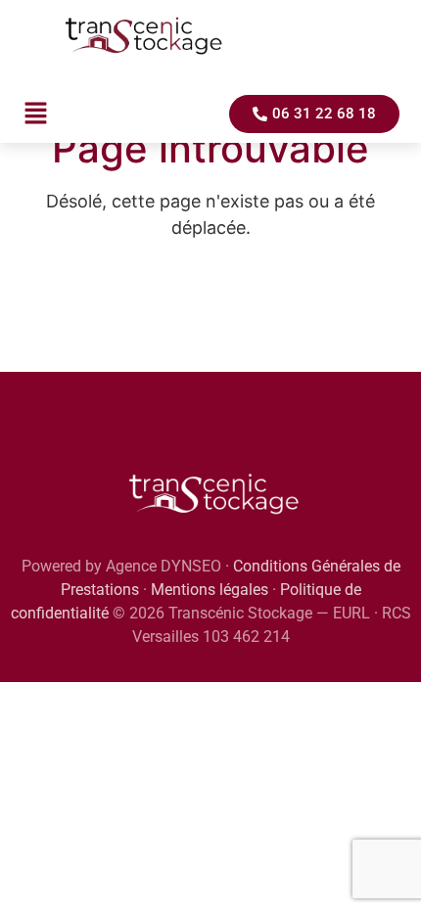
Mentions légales (209, 589)
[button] (35, 114)
